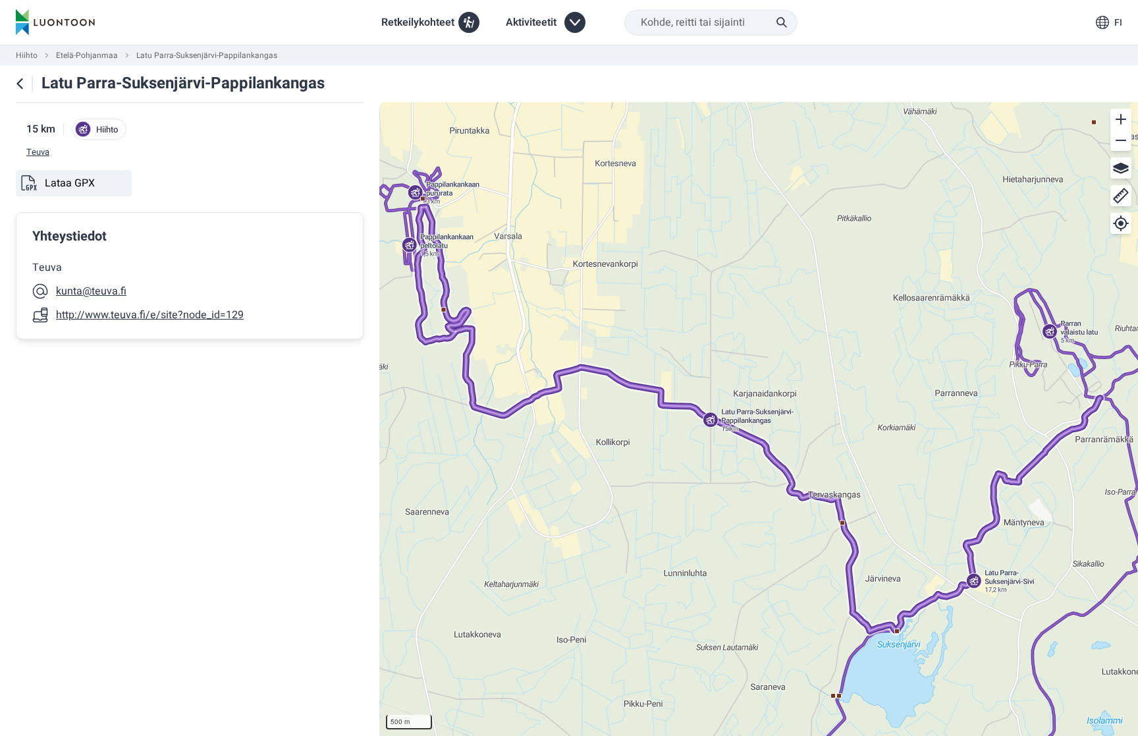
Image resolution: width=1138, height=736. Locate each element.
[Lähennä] (1120, 119)
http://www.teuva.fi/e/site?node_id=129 (150, 315)
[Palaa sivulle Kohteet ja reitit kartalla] (20, 84)
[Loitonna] (1120, 140)
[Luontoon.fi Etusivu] (55, 22)
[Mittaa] (1120, 195)
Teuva (37, 152)
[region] (758, 419)
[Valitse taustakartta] (1120, 168)
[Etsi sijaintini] (1120, 223)
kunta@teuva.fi (91, 291)
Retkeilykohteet (417, 22)
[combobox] (711, 23)
